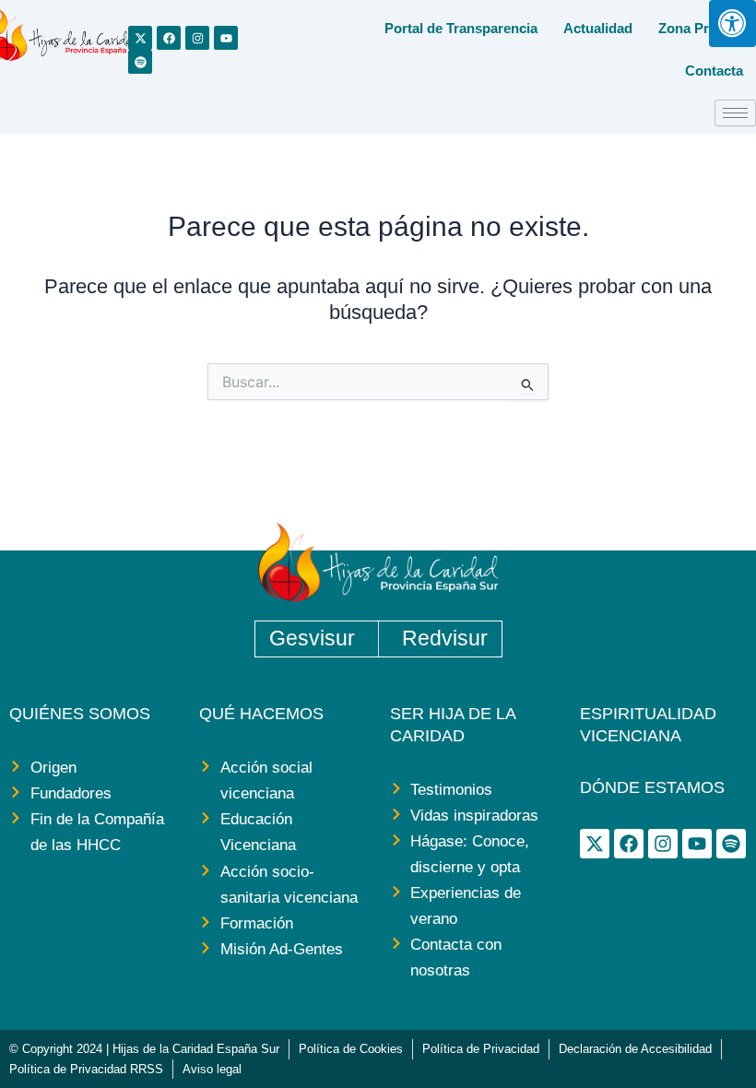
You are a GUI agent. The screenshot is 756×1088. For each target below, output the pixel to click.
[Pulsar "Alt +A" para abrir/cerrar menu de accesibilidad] (732, 23)
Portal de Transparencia (460, 28)
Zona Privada (700, 28)
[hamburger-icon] (735, 113)
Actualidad (597, 28)
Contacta (714, 70)
